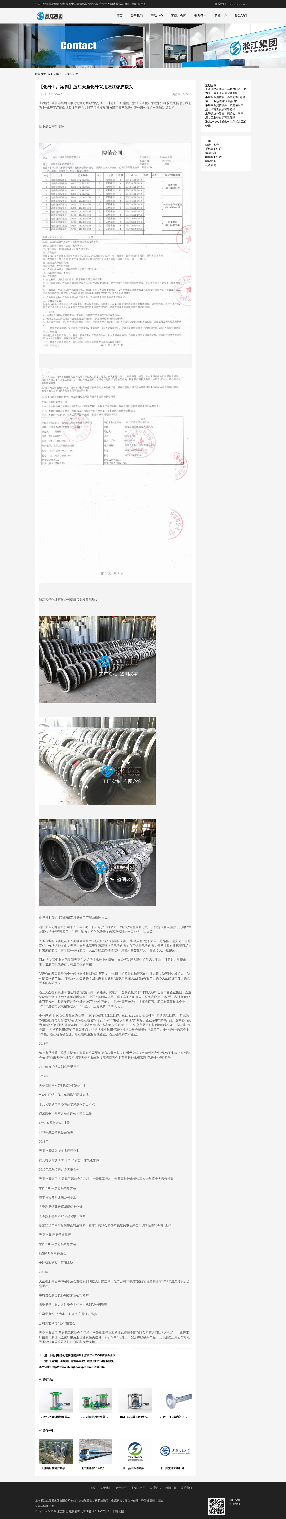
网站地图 (118, 1511)
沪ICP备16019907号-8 (95, 1511)
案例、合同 (178, 15)
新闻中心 (220, 15)
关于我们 (136, 15)
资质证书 (200, 15)
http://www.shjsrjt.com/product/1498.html (79, 1366)
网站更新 (210, 161)
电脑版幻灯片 (213, 157)
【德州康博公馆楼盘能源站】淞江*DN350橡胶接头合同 (82, 1355)
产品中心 (157, 15)
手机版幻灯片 (213, 148)
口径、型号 (212, 144)
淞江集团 (62, 1511)
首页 (119, 15)
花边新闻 (210, 165)
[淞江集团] (49, 16)
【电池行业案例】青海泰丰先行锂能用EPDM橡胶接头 (81, 1361)
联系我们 (241, 15)
